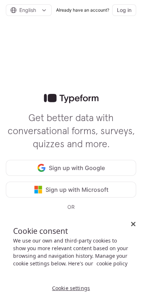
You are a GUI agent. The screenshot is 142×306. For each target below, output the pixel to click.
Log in (124, 10)
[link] (71, 98)
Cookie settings (71, 288)
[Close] (133, 224)
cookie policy (111, 263)
